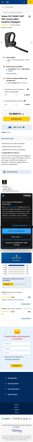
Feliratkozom (16, 365)
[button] (1, 42)
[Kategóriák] (2, 2)
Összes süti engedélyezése (16, 231)
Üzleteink (16, 410)
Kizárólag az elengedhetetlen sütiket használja (16, 244)
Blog (16, 412)
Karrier (16, 407)
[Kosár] (30, 2)
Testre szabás (15, 237)
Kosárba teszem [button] (16, 119)
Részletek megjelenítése (20, 225)
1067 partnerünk (12, 207)
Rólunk (17, 404)
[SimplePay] (16, 418)
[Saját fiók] (24, 2)
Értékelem (7, 284)
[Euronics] (6, 2)
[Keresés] (30, 7)
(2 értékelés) (15, 25)
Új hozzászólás (25, 304)
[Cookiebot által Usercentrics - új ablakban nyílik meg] (23, 196)
